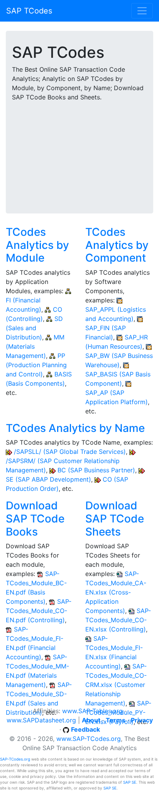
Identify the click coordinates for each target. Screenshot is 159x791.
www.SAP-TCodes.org (88, 738)
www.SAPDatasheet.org (41, 720)
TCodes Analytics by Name (75, 428)
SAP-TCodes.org (15, 759)
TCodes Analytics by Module (37, 244)
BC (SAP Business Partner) (96, 470)
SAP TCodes (29, 10)
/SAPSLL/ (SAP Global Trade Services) (70, 451)
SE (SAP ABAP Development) (48, 479)
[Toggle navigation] (142, 10)
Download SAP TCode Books (35, 518)
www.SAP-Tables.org (92, 711)
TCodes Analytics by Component (117, 244)
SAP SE (129, 782)
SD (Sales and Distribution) (34, 328)
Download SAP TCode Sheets (114, 518)
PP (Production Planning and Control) (36, 365)
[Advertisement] (79, 152)
